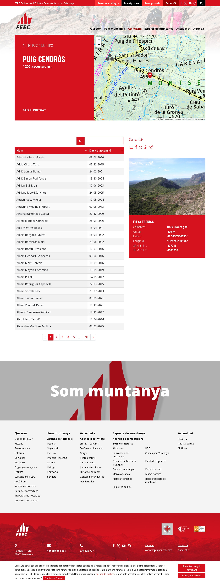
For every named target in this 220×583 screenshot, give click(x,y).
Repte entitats (88, 457)
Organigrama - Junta (26, 467)
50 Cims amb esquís (91, 448)
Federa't (171, 3)
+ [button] (99, 39)
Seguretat (52, 448)
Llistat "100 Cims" (90, 443)
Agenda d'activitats (92, 438)
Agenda (198, 29)
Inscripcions (131, 3)
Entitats (19, 472)
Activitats (30, 45)
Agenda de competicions (128, 438)
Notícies (182, 448)
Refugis (51, 467)
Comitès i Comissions (27, 500)
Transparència (22, 448)
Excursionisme (153, 469)
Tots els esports (123, 443)
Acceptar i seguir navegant (192, 568)
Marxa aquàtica (121, 474)
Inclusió (51, 453)
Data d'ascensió (100, 150)
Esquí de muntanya (123, 469)
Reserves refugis (108, 3)
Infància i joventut (57, 457)
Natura (51, 462)
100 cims (47, 45)
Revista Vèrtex (186, 443)
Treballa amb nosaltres (27, 495)
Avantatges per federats (158, 550)
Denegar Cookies (191, 575)
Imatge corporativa (25, 486)
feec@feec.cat (56, 550)
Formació (52, 472)
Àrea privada (152, 3)
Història (19, 443)
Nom (19, 150)
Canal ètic (183, 550)
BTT (147, 448)
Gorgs (83, 453)
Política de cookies (105, 574)
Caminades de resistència (120, 454)
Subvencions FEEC (25, 476)
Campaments (87, 462)
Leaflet (153, 119)
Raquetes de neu (122, 486)
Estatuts (19, 453)
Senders (51, 476)
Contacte (183, 545)
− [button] (99, 44)
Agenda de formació (60, 438)
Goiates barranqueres (92, 476)
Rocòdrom (20, 481)
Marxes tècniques (122, 478)
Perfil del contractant (26, 491)
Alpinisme (118, 448)
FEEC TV (182, 438)
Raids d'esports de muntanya (155, 480)
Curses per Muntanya (157, 453)
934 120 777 (87, 550)
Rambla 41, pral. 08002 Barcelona (24, 552)
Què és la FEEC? (23, 438)
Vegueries (20, 457)
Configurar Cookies (54, 578)
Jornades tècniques (90, 467)
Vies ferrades (87, 481)
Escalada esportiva (155, 461)
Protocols (20, 462)
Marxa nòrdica (153, 474)
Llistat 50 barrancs (90, 472)
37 (86, 337)
